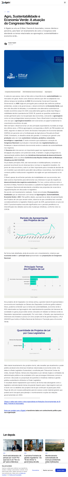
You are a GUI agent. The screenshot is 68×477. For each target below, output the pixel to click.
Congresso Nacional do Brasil (12, 91)
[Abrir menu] (65, 2)
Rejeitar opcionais (48, 470)
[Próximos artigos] (64, 449)
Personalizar (35, 470)
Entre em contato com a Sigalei (15, 410)
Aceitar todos (60, 470)
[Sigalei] (6, 2)
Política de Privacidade (15, 475)
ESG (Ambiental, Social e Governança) (32, 91)
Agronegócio (48, 91)
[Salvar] (62, 441)
